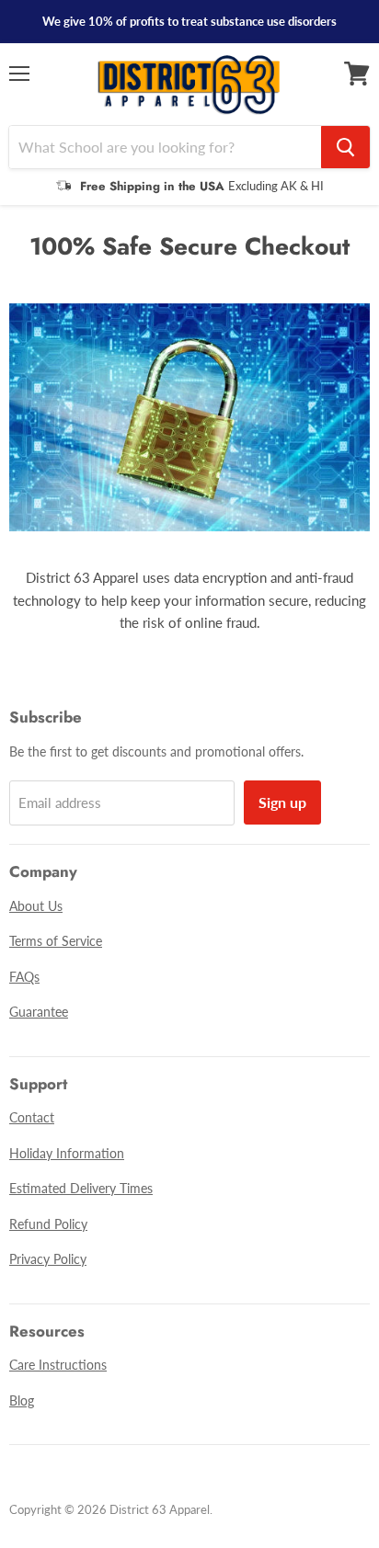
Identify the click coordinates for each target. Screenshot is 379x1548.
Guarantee (38, 1011)
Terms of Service (55, 941)
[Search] (345, 147)
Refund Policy (48, 1224)
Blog (21, 1400)
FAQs (24, 977)
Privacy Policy (47, 1259)
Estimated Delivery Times (81, 1188)
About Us (36, 906)
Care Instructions (58, 1364)
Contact (31, 1117)
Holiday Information (66, 1153)
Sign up (282, 802)
